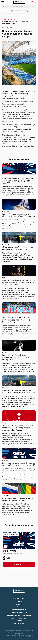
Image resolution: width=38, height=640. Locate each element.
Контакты (19, 621)
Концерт (20, 11)
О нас (19, 607)
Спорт (27, 11)
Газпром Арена (19, 2)
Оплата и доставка (19, 610)
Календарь (4, 11)
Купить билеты (19, 564)
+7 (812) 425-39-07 (19, 623)
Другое (14, 11)
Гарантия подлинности (19, 618)
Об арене (19, 604)
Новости (19, 601)
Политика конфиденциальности (19, 615)
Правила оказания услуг (19, 612)
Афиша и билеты (19, 599)
